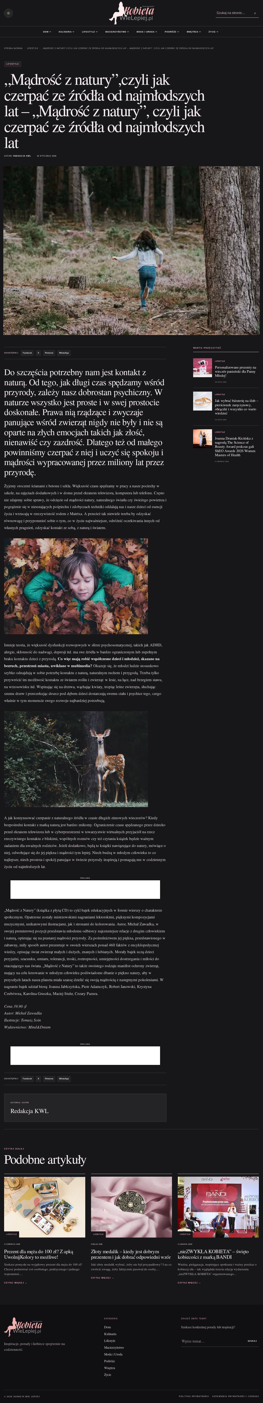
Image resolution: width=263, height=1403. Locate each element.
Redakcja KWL (22, 156)
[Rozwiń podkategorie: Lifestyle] (96, 31)
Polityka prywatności (194, 1396)
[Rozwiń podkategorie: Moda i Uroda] (156, 31)
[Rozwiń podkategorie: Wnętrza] (199, 31)
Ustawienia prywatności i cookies (235, 1396)
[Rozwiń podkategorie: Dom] (50, 31)
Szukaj (252, 1341)
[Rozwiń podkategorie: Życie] (217, 31)
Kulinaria (65, 32)
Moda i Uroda (146, 32)
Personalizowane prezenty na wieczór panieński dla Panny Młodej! (235, 371)
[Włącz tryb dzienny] (8, 13)
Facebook (27, 353)
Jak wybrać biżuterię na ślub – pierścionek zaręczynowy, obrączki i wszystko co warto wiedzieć (236, 406)
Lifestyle (88, 32)
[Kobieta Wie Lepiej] (131, 13)
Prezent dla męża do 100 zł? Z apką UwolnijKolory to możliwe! (38, 1254)
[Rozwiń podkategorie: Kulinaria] (73, 31)
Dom (45, 32)
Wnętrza (192, 32)
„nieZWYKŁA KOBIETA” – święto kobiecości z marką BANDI (213, 1254)
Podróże (170, 32)
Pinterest (49, 353)
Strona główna (13, 48)
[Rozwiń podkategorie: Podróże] (178, 31)
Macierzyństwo (115, 32)
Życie (212, 32)
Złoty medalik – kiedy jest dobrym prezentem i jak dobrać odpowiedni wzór (131, 1254)
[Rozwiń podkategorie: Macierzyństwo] (128, 31)
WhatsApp (64, 353)
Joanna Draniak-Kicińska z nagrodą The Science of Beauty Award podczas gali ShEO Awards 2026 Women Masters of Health (235, 446)
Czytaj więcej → (15, 1283)
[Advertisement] (85, 889)
